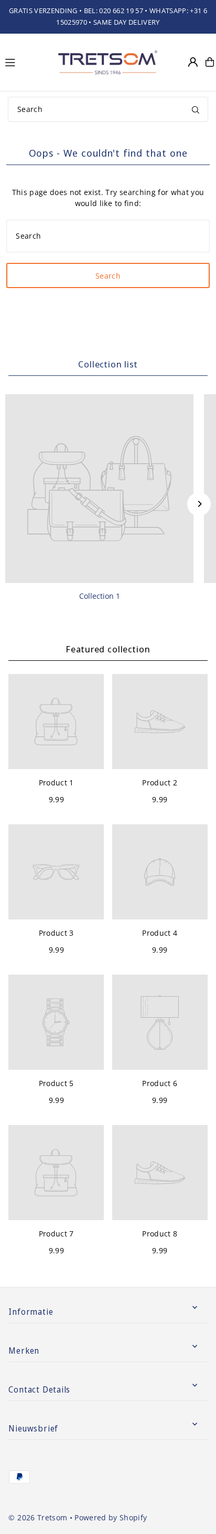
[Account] (193, 62)
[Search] (195, 109)
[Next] (199, 504)
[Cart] (210, 62)
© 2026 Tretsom (37, 1517)
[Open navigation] (25, 61)
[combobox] (108, 109)
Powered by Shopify (110, 1517)
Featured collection (108, 649)
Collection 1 (99, 596)
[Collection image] (99, 488)
